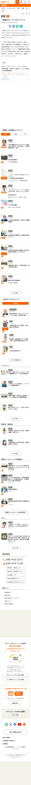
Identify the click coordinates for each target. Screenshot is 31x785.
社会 (23, 8)
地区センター (8, 601)
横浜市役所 (7, 595)
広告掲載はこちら (12, 575)
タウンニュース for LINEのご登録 (15, 675)
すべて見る (15, 418)
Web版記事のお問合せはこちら (15, 582)
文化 (18, 8)
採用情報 (5, 744)
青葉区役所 (7, 592)
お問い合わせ (17, 732)
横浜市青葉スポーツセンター (12, 598)
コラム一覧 (15, 548)
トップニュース (11, 8)
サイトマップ (15, 748)
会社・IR (21, 2)
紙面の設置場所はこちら (13, 578)
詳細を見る (15, 703)
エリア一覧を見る (15, 360)
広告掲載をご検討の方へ (9, 740)
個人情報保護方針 (10, 747)
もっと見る (15, 293)
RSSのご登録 (15, 715)
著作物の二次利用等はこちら (14, 571)
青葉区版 (4, 5)
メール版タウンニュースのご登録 (15, 679)
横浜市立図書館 (9, 604)
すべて (3, 8)
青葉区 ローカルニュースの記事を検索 (15, 512)
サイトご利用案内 (21, 747)
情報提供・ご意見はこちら (14, 568)
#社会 (3, 62)
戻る (3, 11)
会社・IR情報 (6, 737)
